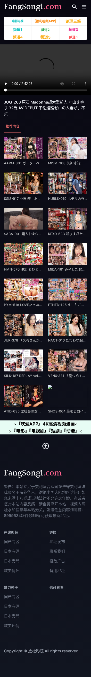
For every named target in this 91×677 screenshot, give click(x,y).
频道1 (17, 29)
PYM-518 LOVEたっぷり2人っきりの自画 (36, 305)
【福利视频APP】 (45, 21)
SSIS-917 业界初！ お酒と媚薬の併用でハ (36, 198)
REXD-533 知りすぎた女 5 (68, 234)
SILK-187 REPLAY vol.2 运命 (26, 376)
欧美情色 (11, 570)
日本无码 (11, 560)
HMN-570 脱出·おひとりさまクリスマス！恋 (38, 269)
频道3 (73, 30)
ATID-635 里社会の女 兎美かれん (30, 411)
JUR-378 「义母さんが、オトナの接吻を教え (39, 340)
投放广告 (57, 560)
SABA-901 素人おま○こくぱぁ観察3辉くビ (37, 234)
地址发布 (57, 541)
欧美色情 (11, 625)
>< (45, 424)
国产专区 (11, 541)
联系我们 (57, 551)
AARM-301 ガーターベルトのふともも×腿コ (38, 163)
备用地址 (57, 570)
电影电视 (18, 21)
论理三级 (73, 21)
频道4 (18, 37)
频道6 (73, 37)
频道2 (45, 30)
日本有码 (11, 551)
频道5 (45, 37)
